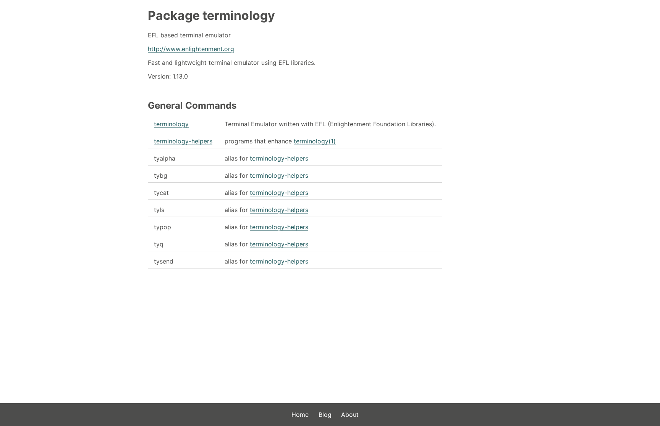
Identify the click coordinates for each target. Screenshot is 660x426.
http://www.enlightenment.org (191, 49)
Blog (325, 414)
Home (300, 414)
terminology (171, 124)
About (350, 414)
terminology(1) (315, 141)
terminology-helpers (183, 141)
